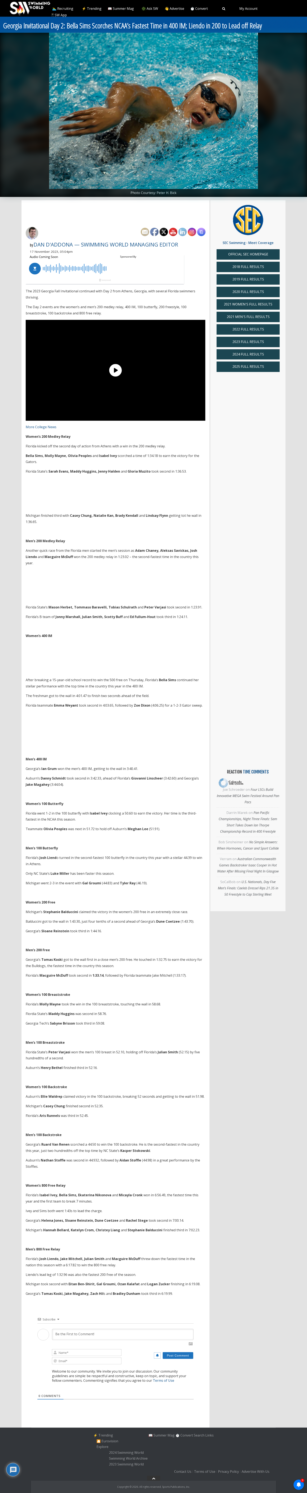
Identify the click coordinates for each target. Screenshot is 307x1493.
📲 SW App (58, 15)
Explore (102, 1447)
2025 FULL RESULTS (248, 366)
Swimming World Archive (128, 1458)
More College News (41, 427)
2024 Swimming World (126, 1452)
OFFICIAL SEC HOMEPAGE (248, 254)
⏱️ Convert (199, 8)
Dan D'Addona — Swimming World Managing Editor (106, 244)
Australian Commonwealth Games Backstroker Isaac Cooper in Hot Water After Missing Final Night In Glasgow (248, 865)
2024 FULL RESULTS (248, 354)
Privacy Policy (228, 1471)
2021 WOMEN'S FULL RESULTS (248, 304)
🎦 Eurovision (107, 1441)
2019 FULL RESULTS (248, 279)
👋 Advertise (174, 8)
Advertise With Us (255, 1471)
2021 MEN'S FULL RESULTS (248, 316)
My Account (248, 8)
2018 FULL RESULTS (248, 266)
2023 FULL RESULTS (248, 341)
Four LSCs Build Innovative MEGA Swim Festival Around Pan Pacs (248, 795)
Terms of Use (163, 1380)
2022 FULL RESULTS (248, 329)
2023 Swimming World (126, 1464)
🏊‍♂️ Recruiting (62, 8)
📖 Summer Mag (121, 8)
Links (209, 1435)
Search (199, 1435)
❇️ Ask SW (150, 8)
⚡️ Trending (91, 8)
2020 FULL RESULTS (248, 291)
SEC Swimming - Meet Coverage (248, 242)
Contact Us (182, 1471)
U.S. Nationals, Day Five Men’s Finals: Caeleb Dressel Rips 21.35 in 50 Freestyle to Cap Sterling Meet (248, 888)
